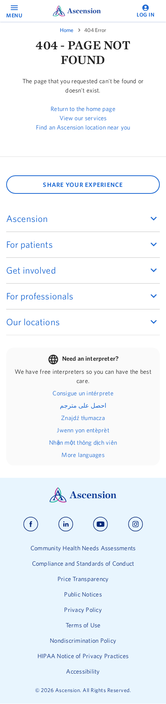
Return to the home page (83, 108)
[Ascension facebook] (30, 524)
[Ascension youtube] (100, 524)
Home (66, 30)
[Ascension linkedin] (65, 524)
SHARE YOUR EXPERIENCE (83, 184)
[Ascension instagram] (135, 524)
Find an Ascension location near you (83, 127)
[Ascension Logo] (83, 500)
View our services (83, 117)
